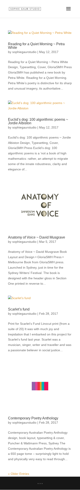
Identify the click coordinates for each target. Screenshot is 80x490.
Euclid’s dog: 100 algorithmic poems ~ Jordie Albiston (38, 121)
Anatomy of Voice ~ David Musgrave (36, 237)
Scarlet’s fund (19, 309)
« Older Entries (18, 474)
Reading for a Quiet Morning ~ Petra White (36, 45)
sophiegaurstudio (24, 52)
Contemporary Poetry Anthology (33, 418)
